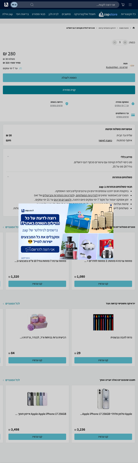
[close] (111, 205)
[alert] (69, 231)
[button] (111, 205)
